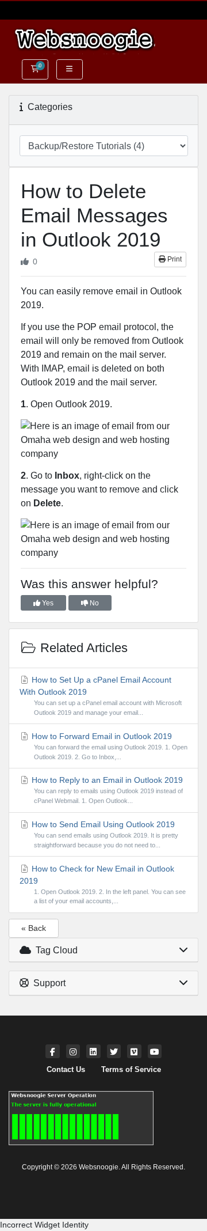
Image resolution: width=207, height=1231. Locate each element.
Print (174, 259)
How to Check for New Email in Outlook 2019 (103, 884)
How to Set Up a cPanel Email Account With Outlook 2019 (101, 695)
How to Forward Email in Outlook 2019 (108, 746)
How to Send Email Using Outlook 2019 (103, 834)
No (93, 603)
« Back (33, 928)
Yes (46, 603)
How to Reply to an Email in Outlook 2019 (106, 789)
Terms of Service (131, 1070)
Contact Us (66, 1070)
